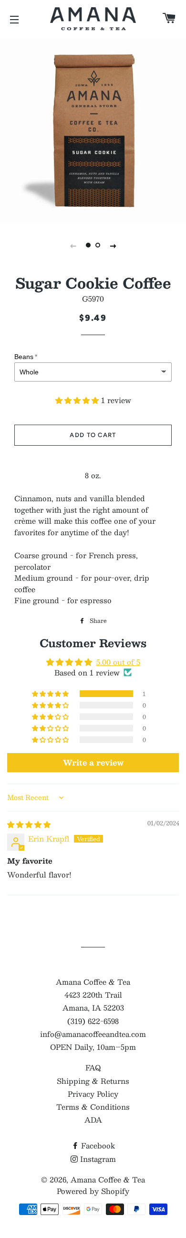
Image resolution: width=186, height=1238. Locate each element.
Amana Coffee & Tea (108, 1179)
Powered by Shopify (93, 1191)
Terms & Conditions (93, 1107)
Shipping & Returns (93, 1081)
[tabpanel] (93, 129)
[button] (78, 400)
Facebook (97, 1145)
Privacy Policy (93, 1094)
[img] (29, 824)
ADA (93, 1119)
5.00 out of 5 (118, 662)
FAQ (93, 1067)
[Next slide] (113, 245)
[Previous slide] (72, 245)
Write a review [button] (93, 762)
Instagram (97, 1159)
